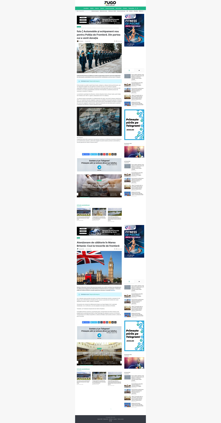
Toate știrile (131, 8)
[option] (110, 3)
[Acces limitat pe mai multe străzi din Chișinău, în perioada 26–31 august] (127, 84)
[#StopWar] (110, 3)
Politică (92, 8)
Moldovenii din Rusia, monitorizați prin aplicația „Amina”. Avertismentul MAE (137, 103)
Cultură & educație (110, 8)
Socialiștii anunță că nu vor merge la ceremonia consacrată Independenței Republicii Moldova (106, 187)
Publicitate (111, 419)
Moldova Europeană (95, 11)
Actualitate (86, 8)
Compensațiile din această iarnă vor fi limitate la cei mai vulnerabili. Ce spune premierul (99, 218)
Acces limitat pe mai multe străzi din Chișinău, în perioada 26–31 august (137, 84)
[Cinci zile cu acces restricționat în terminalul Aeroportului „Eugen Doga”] (84, 212)
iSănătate (131, 11)
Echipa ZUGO (105, 419)
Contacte (115, 419)
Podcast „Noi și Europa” (121, 11)
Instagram (97, 81)
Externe (97, 8)
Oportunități (118, 8)
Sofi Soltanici (81, 41)
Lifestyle (125, 8)
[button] (97, 132)
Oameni (102, 8)
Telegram (91, 81)
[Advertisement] (134, 57)
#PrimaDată (136, 11)
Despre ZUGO (100, 419)
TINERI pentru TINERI (112, 11)
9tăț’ (127, 11)
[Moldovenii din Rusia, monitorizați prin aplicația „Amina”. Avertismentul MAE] (127, 104)
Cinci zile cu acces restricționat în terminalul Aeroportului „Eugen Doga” (83, 218)
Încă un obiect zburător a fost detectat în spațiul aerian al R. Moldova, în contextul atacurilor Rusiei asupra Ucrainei (138, 77)
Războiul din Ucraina (103, 11)
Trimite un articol (121, 419)
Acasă (79, 27)
